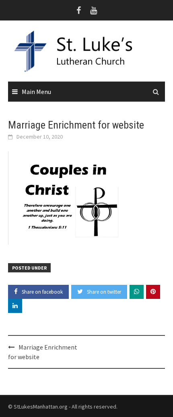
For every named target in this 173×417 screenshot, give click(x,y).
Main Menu (36, 92)
